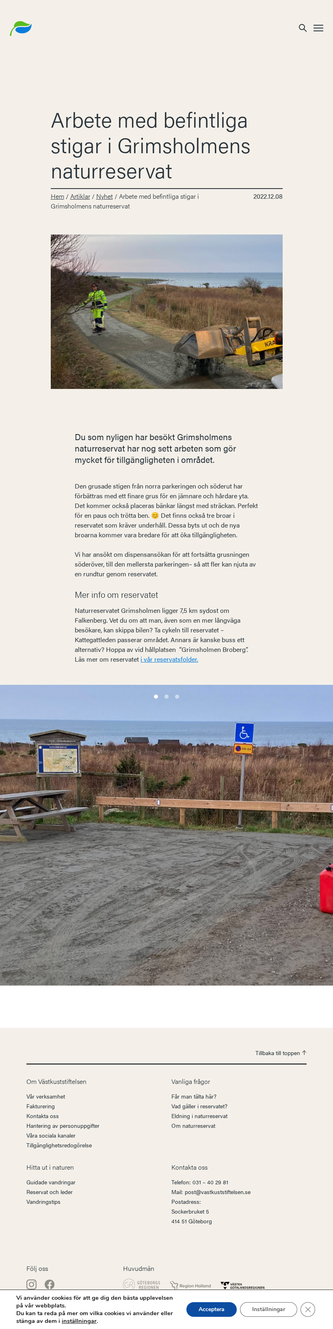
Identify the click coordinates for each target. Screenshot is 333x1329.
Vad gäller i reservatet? (199, 1106)
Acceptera (212, 1309)
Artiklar (80, 196)
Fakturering (40, 1106)
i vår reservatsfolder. (169, 659)
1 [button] (156, 697)
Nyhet (104, 196)
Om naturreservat (193, 1125)
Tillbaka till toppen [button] (278, 1053)
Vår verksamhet (45, 1096)
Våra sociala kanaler (51, 1135)
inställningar (79, 1321)
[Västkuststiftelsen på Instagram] (32, 1283)
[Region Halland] (190, 1285)
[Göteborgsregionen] (141, 1285)
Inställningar (268, 1309)
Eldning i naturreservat (199, 1116)
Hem (57, 196)
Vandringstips (43, 1201)
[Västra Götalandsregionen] (242, 1285)
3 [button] (177, 697)
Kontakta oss (42, 1116)
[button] (303, 27)
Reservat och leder (49, 1192)
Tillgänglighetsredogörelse (59, 1145)
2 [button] (166, 697)
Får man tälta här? (193, 1096)
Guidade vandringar (51, 1182)
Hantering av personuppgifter (62, 1125)
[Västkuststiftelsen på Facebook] (50, 1283)
